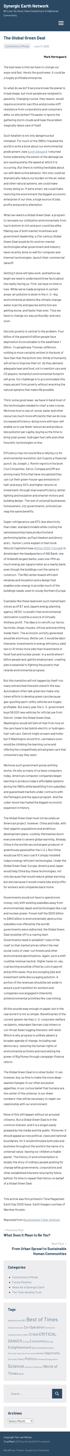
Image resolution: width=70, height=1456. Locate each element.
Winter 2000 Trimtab (47, 548)
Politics (30, 1359)
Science (16, 1366)
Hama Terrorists (23, 1353)
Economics (38, 1341)
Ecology (26, 1341)
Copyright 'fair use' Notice (18, 1437)
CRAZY (26, 1335)
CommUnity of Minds (17, 46)
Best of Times (42, 1319)
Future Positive (22, 1282)
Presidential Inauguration (47, 1359)
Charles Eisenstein (15, 1327)
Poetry (21, 1359)
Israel (33, 1353)
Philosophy (12, 1359)
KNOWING (40, 1353)
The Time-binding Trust (27, 1292)
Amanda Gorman (15, 1320)
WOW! (21, 1374)
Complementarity (15, 1335)
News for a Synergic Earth (28, 1287)
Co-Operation (34, 1327)
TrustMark (9, 1441)
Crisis (33, 1334)
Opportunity (52, 1353)
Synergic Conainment (34, 1367)
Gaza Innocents (40, 1347)
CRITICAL (48, 1333)
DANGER (15, 1341)
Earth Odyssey (37, 151)
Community (50, 1327)
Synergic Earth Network (26, 5)
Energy (50, 1341)
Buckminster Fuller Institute (41, 1219)
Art (24, 1320)
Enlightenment (19, 1347)
